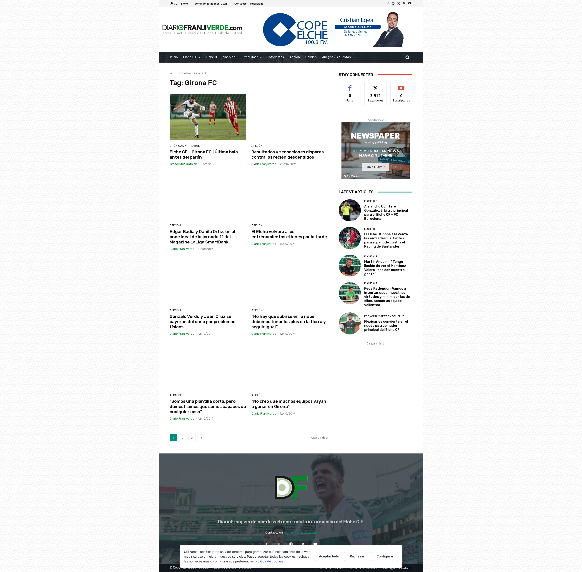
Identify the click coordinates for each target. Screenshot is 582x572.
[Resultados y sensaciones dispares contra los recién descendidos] (289, 117)
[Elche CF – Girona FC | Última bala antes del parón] (208, 117)
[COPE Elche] (329, 29)
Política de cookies (269, 561)
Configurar (385, 556)
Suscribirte (401, 85)
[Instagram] (393, 3)
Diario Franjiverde (263, 164)
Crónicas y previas (185, 145)
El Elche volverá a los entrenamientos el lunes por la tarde (289, 234)
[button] (407, 57)
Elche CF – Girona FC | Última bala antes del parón (204, 154)
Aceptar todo (329, 556)
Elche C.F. (370, 201)
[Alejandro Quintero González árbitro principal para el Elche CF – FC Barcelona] (350, 210)
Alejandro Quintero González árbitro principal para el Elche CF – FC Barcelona (386, 212)
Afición (257, 145)
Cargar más (373, 343)
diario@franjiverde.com (300, 532)
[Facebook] (388, 3)
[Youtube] (409, 3)
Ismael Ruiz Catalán (183, 164)
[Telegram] (290, 543)
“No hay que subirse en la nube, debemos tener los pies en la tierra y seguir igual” (288, 321)
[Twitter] (398, 3)
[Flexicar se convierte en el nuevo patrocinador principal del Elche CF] (350, 323)
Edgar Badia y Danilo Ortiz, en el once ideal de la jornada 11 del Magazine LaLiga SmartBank (202, 237)
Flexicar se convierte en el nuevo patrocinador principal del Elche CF (386, 325)
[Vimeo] (404, 3)
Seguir (376, 85)
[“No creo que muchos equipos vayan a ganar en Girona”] (289, 366)
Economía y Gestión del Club (384, 316)
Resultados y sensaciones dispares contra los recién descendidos (287, 154)
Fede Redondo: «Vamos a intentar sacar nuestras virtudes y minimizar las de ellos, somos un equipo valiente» (387, 296)
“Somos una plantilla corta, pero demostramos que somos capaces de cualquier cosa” (208, 406)
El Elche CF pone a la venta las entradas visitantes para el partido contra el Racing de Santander (386, 240)
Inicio (173, 73)
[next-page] (201, 437)
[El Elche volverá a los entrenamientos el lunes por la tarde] (289, 196)
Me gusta (350, 85)
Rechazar (357, 556)
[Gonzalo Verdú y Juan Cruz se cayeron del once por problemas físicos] (208, 281)
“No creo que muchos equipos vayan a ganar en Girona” (288, 404)
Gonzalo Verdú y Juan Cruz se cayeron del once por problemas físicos (202, 321)
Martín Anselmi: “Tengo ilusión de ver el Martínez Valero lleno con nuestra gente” (385, 268)
